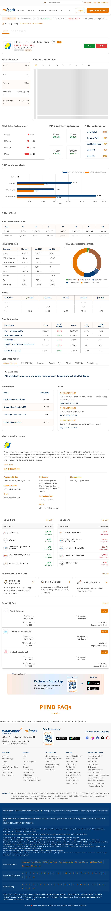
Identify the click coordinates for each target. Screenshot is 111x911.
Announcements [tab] (10, 363)
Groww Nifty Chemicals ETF (14, 407)
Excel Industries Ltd (12, 351)
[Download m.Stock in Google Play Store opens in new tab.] (93, 684)
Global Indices (71, 764)
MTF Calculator (92, 759)
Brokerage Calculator (95, 756)
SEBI (56, 897)
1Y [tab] (70, 65)
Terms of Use (7, 894)
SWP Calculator (92, 764)
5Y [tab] (82, 65)
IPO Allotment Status (79, 796)
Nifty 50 (9, 18)
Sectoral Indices (71, 761)
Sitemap (27, 793)
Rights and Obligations (12, 897)
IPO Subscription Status (62, 796)
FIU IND (71, 897)
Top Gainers (70, 767)
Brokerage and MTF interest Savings (24, 799)
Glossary (20, 793)
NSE (59, 42)
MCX (61, 897)
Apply (104, 611)
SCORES (77, 897)
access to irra (31, 900)
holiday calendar (39, 897)
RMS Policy (98, 894)
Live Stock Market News (74, 756)
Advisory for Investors (58, 894)
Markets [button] (51, 10)
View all (54, 713)
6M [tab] (63, 65)
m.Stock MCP (50, 770)
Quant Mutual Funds (29, 866)
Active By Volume (72, 780)
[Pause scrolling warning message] (41, 810)
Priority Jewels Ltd (17, 611)
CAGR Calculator (93, 772)
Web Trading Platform (53, 759)
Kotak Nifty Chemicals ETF (14, 399)
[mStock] (31, 731)
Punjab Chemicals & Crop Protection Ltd (19, 345)
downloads (26, 897)
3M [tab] (56, 65)
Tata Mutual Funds (66, 862)
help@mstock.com (20, 743)
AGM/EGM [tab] (79, 363)
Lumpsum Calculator (95, 770)
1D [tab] (36, 65)
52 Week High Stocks (73, 772)
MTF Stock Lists (37, 793)
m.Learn (87, 3)
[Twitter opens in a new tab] (102, 738)
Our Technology (7, 759)
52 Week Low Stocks (73, 775)
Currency (26, 767)
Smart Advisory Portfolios (32, 780)
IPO (24, 759)
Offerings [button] (40, 10)
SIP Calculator (92, 761)
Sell (101, 46)
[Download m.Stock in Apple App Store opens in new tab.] (93, 689)
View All (49, 520)
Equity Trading (13, 24)
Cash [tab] (5, 31)
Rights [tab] (68, 363)
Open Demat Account (98, 10)
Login (80, 10)
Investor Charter (87, 894)
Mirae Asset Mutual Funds (31, 862)
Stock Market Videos (101, 793)
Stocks (25, 756)
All (40, 866)
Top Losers (70, 770)
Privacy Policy (28, 894)
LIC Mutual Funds (96, 862)
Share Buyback (71, 783)
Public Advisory (73, 894)
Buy (89, 46)
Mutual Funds (28, 770)
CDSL (65, 897)
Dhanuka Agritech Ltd (13, 335)
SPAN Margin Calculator (96, 783)
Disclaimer (17, 894)
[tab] (18, 31)
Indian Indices (71, 759)
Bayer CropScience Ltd (13, 331)
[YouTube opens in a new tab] (107, 738)
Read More (8, 464)
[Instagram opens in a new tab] (92, 738)
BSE (54, 42)
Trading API (49, 767)
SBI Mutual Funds (81, 862)
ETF (24, 764)
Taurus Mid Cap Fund (12, 422)
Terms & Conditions (41, 894)
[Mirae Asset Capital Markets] (12, 731)
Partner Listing (7, 772)
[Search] (45, 2)
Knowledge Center (62, 799)
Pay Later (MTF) (28, 772)
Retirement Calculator (95, 786)
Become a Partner (100, 3)
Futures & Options (18, 31)
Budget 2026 (43, 799)
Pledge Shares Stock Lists (54, 793)
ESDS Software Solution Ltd (21, 631)
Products (26, 752)
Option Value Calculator (96, 780)
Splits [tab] (60, 363)
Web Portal (49, 761)
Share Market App (52, 756)
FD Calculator (92, 767)
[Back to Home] (3, 23)
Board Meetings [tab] (27, 363)
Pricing (31, 10)
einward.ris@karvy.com (48, 508)
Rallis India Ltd (10, 340)
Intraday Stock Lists (71, 793)
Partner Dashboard (52, 764)
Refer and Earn (99, 796)
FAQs (13, 793)
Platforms (63, 10)
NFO (90, 796)
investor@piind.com (12, 498)
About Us (21, 10)
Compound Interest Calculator (98, 775)
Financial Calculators (95, 752)
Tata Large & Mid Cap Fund (14, 415)
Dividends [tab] (41, 363)
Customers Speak (86, 793)
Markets (69, 752)
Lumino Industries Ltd (19, 652)
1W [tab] (42, 65)
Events (51, 799)
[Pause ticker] (18, 19)
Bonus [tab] (51, 363)
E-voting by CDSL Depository (92, 897)
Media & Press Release (10, 767)
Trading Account (35, 796)
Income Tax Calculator (95, 778)
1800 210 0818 (7, 743)
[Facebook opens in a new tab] (87, 738)
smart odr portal (17, 900)
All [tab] (89, 65)
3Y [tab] (76, 65)
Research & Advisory (30, 778)
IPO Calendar (47, 796)
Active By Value (71, 778)
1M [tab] (49, 65)
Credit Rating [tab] (92, 363)
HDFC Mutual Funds (50, 862)
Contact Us (5, 770)
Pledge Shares (28, 775)
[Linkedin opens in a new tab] (97, 738)
